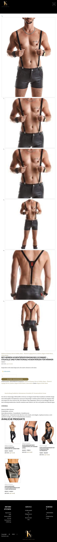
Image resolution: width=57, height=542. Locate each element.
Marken (39, 353)
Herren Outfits (15, 353)
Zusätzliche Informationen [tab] (19, 393)
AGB (10, 514)
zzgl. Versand (9, 363)
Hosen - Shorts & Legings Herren (28, 353)
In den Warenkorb (15, 379)
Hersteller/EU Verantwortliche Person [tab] (36, 393)
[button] (2, 16)
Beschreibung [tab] (8, 393)
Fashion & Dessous (6, 353)
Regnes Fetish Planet (47, 353)
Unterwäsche (4, 355)
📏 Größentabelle (6, 371)
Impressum (8, 512)
